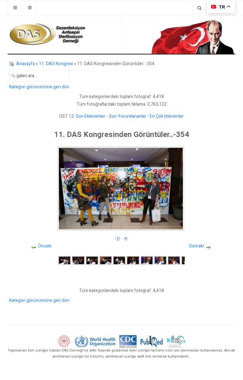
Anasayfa (25, 63)
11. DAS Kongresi (56, 63)
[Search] (199, 7)
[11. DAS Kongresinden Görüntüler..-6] (133, 260)
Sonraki (196, 246)
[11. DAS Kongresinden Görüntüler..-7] (146, 260)
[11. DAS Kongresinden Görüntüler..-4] (105, 260)
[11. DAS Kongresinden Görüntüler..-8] (160, 260)
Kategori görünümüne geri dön (39, 87)
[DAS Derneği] (47, 34)
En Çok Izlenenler (167, 116)
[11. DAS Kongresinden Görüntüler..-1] (64, 260)
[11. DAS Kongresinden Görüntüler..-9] (174, 260)
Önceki (45, 246)
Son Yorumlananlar (127, 116)
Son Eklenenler (90, 116)
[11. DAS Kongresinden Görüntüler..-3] (92, 260)
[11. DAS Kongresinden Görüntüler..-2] (78, 260)
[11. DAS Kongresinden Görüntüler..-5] (119, 260)
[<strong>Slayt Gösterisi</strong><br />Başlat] (117, 237)
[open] (15, 7)
